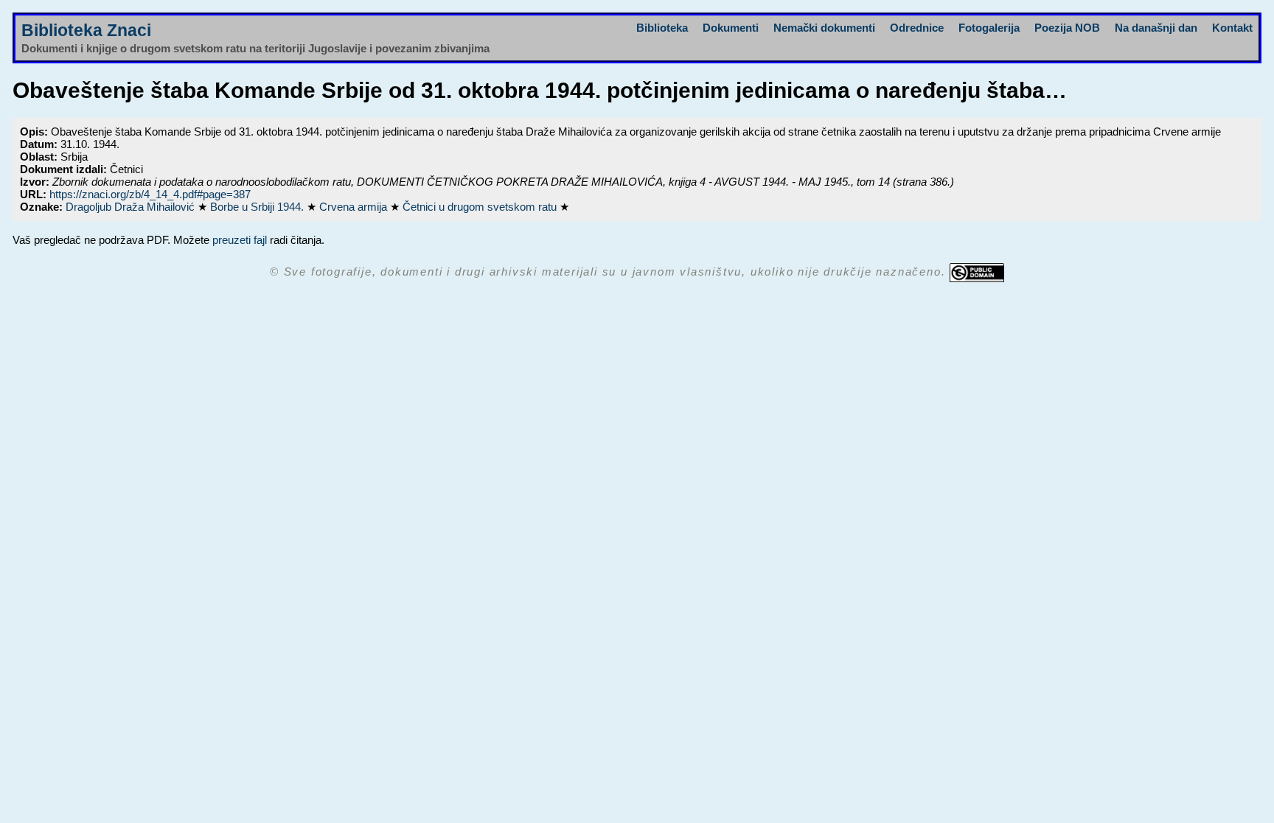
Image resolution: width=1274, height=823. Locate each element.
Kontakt (1232, 27)
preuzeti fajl (239, 240)
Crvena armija (354, 206)
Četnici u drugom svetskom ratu (481, 206)
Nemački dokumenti (824, 27)
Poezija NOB (1067, 27)
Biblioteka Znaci (86, 30)
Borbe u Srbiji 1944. (258, 206)
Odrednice (917, 27)
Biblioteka (662, 27)
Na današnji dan (1156, 27)
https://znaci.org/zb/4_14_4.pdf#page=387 (150, 194)
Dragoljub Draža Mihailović (132, 206)
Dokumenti (731, 27)
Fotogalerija (989, 27)
